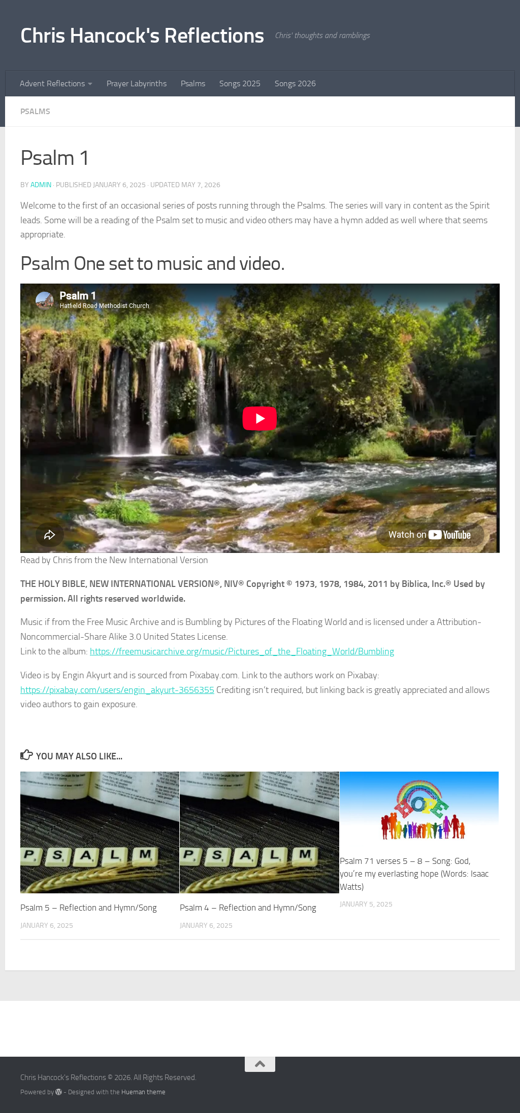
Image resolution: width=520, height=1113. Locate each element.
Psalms (193, 83)
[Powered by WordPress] (58, 1092)
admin (40, 185)
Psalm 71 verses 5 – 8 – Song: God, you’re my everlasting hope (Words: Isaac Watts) (414, 874)
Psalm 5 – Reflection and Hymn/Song (88, 907)
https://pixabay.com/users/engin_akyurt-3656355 (117, 689)
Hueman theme (143, 1092)
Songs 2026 (295, 83)
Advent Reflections (52, 83)
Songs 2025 (240, 83)
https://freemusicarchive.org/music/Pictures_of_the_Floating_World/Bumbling (242, 651)
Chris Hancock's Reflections (142, 35)
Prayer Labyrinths (137, 83)
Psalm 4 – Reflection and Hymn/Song (248, 907)
